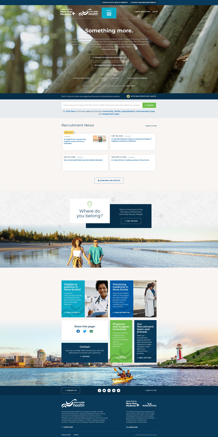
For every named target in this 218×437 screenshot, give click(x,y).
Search (150, 105)
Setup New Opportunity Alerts (143, 96)
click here (70, 111)
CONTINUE (85, 356)
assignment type (111, 114)
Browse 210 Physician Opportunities (110, 57)
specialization (128, 111)
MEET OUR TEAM (145, 358)
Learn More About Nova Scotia (110, 65)
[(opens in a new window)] (78, 331)
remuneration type (145, 111)
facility (117, 111)
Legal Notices (65, 434)
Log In (155, 11)
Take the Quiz (132, 221)
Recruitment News (82, 78)
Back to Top (151, 126)
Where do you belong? (110, 78)
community (107, 111)
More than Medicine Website (144, 2)
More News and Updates (110, 180)
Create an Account (142, 11)
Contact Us (72, 390)
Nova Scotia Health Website (116, 2)
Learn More (68, 427)
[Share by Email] (91, 331)
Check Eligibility (73, 312)
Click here (130, 86)
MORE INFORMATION (122, 312)
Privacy (76, 434)
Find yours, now (109, 49)
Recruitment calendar (137, 78)
